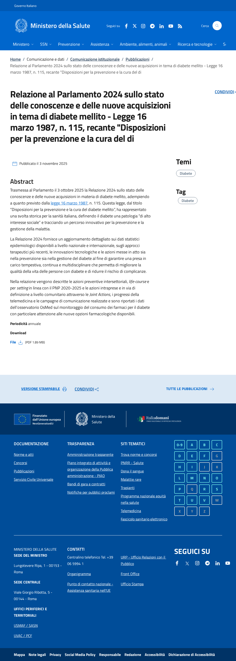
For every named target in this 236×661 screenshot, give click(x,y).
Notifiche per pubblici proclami (91, 492)
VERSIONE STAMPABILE (40, 388)
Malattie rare (131, 479)
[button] (217, 25)
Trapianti (128, 487)
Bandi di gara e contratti (86, 484)
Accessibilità (155, 654)
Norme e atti (24, 454)
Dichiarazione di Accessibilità (191, 654)
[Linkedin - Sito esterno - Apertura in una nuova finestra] (159, 25)
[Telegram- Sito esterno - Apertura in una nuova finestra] (150, 25)
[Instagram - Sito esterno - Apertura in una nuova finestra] (141, 25)
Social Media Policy (80, 654)
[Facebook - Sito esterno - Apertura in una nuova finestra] (124, 25)
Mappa (19, 654)
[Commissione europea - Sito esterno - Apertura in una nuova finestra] (38, 419)
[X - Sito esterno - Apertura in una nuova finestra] (135, 25)
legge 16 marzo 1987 (69, 203)
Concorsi (20, 463)
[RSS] (178, 25)
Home (15, 59)
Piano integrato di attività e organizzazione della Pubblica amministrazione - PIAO (90, 469)
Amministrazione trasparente (90, 454)
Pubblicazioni (137, 59)
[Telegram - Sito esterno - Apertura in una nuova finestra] (207, 562)
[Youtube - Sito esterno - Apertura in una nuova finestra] (169, 25)
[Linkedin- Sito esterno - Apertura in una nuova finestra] (217, 562)
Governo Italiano (25, 5)
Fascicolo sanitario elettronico (144, 519)
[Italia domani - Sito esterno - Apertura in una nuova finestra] (161, 419)
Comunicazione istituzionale (95, 59)
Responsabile (110, 654)
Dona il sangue (132, 471)
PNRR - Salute (132, 463)
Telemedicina (131, 511)
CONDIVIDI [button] (84, 389)
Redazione (132, 654)
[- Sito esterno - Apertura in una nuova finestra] (227, 562)
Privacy (55, 654)
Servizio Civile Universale (33, 479)
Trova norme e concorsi (139, 454)
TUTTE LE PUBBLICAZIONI (186, 388)
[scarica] (20, 342)
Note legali (37, 654)
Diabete (186, 173)
